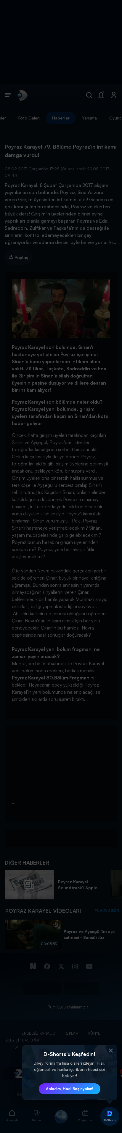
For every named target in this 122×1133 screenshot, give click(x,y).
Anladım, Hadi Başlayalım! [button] (69, 1088)
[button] (111, 1050)
